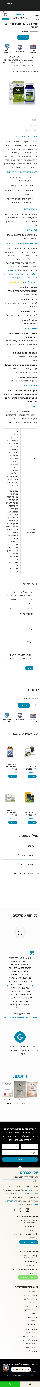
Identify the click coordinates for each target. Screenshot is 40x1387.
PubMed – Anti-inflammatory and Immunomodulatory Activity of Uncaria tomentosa (20, 274)
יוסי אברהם (20, 14)
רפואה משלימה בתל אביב (27, 1216)
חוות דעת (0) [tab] (31, 130)
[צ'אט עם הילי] (6, 1367)
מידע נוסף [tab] (32, 125)
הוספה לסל (23, 37)
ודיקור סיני (28, 1190)
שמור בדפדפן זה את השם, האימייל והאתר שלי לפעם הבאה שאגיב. (20, 658)
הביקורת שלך (26, 613)
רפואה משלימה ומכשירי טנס (26, 1286)
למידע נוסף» (21, 1204)
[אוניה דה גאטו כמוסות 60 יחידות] (21, 91)
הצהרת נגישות (18, 1371)
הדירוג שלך (27, 608)
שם (31, 629)
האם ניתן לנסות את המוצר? (23, 873)
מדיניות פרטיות (28, 1375)
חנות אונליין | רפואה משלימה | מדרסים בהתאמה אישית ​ (20, 18)
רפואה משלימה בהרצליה (27, 1251)
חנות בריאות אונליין (31, 1193)
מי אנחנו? (30, 845)
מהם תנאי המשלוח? (26, 855)
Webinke (10, 1375)
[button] (36, 16)
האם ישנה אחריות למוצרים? (23, 864)
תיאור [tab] (34, 120)
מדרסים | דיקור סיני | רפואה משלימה (25, 1177)
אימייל (30, 642)
